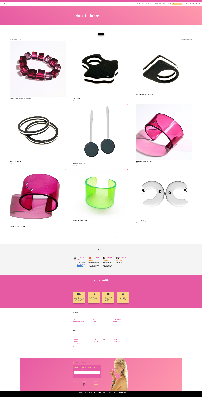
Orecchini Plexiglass (117, 341)
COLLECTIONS (148, 3)
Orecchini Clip (116, 339)
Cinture (94, 321)
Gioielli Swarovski (96, 343)
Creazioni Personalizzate (171, 1)
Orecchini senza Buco (117, 324)
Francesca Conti (122, 257)
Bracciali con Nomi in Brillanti (99, 339)
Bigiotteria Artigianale (77, 343)
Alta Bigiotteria (76, 337)
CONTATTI (169, 3)
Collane (94, 324)
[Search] (183, 4)
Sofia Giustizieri (109, 257)
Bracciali (94, 319)
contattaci (103, 286)
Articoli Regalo (76, 324)
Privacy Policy (96, 383)
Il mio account (180, 1)
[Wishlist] (127, 104)
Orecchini (115, 321)
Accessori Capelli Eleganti (78, 321)
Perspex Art (115, 343)
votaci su (79, 266)
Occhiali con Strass (117, 319)
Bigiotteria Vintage (77, 346)
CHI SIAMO (156, 3)
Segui (77, 362)
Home (74, 12)
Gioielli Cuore (95, 341)
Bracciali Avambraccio (97, 337)
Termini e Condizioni (97, 385)
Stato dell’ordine (191, 1)
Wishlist (185, 1)
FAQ (160, 3)
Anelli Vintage (75, 341)
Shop (77, 12)
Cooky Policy (96, 384)
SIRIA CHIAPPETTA (95, 257)
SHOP (142, 3)
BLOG (164, 3)
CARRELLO (164, 1)
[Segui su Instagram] (81, 362)
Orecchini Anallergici (117, 337)
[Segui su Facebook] (74, 362)
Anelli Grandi (75, 339)
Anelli (74, 319)
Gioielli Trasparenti (97, 346)
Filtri (101, 34)
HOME (138, 3)
